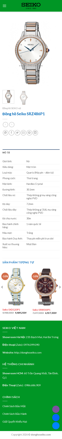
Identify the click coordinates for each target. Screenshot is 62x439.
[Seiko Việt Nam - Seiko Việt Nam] (31, 6)
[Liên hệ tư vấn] (56, 425)
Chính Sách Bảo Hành (14, 413)
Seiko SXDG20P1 (11, 309)
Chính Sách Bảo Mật (14, 406)
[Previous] (8, 53)
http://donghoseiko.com (27, 352)
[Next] (54, 53)
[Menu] (4, 6)
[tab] (31, 152)
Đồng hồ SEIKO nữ (11, 108)
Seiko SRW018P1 (41, 309)
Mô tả (6, 152)
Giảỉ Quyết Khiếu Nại (14, 421)
